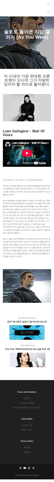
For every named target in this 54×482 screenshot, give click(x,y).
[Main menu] (48, 12)
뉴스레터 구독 (27, 425)
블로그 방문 (27, 430)
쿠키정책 (27, 447)
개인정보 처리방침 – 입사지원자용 (27, 408)
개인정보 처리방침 (27, 403)
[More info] (48, 4)
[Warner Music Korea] (12, 8)
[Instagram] (20, 468)
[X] (33, 468)
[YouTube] (25, 468)
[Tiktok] (29, 468)
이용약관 (27, 398)
